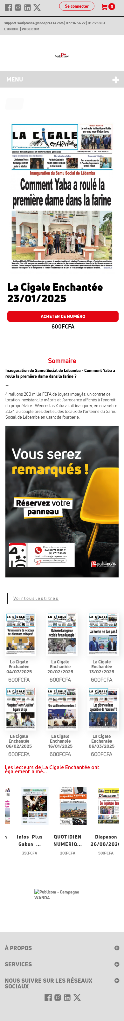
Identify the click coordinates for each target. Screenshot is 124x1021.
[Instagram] (18, 10)
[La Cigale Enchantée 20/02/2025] (62, 634)
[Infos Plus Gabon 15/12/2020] (35, 805)
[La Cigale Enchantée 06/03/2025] (103, 709)
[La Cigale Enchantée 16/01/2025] (62, 709)
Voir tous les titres (36, 598)
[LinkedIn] (28, 10)
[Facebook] (9, 10)
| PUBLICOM (29, 29)
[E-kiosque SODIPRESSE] (62, 55)
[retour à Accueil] (14, 104)
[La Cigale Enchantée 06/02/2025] (20, 709)
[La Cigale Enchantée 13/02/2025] (103, 634)
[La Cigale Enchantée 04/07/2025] (20, 634)
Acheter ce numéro (63, 316)
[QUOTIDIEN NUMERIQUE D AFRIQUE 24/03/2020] (73, 805)
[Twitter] (37, 10)
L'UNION (11, 29)
